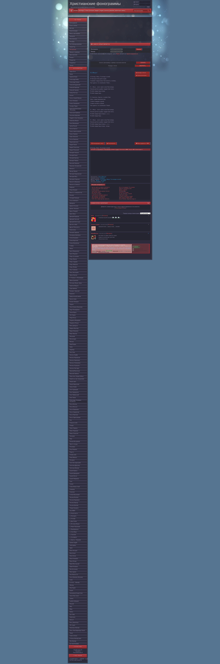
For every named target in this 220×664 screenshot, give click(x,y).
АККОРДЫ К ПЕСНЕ (141, 72)
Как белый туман (96, 192)
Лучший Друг (122, 191)
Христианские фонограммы (95, 3)
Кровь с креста (123, 189)
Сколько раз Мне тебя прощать (100, 188)
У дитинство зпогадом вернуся (100, 195)
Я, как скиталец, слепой (125, 193)
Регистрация (142, 6)
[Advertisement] (120, 29)
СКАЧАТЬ (143, 62)
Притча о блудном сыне (125, 188)
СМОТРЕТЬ (142, 65)
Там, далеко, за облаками (98, 196)
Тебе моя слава (123, 195)
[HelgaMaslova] (96, 236)
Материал (104, 215)
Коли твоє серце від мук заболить (100, 198)
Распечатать (111, 143)
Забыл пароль (136, 6)
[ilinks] (96, 218)
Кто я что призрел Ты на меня (127, 187)
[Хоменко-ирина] (96, 227)
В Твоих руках (95, 189)
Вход (124, 208)
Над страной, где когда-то (98, 197)
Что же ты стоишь (123, 192)
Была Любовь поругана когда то (127, 198)
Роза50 (117, 149)
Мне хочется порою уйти (125, 197)
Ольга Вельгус (100, 149)
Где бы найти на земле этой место (101, 187)
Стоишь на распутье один (126, 196)
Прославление (107, 149)
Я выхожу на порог (96, 193)
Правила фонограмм (141, 75)
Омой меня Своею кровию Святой (100, 191)
